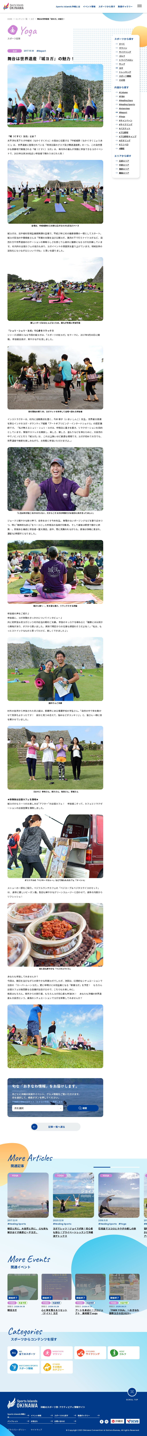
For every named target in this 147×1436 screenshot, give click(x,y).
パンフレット (12, 1421)
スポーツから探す (61, 1415)
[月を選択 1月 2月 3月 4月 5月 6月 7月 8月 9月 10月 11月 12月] (37, 1108)
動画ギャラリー (125, 6)
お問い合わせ (59, 1421)
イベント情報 (89, 6)
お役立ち (34, 1421)
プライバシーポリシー (16, 1429)
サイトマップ (36, 1429)
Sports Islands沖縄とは (68, 6)
